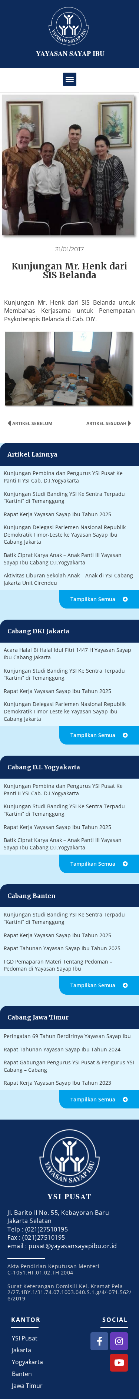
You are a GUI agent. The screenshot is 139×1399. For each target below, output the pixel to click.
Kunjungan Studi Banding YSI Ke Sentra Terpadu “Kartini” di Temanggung (64, 497)
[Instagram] (119, 1341)
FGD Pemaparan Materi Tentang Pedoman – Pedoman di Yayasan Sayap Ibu (58, 965)
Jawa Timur (27, 1386)
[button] (69, 79)
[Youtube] (119, 1363)
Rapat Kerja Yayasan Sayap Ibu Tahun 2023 (57, 1082)
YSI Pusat (24, 1338)
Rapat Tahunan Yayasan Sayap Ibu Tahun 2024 (62, 1049)
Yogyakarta (27, 1362)
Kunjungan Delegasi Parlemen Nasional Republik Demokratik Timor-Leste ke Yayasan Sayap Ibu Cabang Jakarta (65, 534)
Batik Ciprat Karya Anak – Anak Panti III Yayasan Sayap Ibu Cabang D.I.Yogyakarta (63, 558)
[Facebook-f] (99, 1341)
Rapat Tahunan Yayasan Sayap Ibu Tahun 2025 (62, 948)
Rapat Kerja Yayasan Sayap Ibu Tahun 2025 (57, 514)
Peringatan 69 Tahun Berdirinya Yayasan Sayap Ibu (67, 1036)
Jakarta (21, 1350)
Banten (22, 1374)
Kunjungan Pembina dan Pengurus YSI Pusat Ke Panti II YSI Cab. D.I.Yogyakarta (63, 477)
